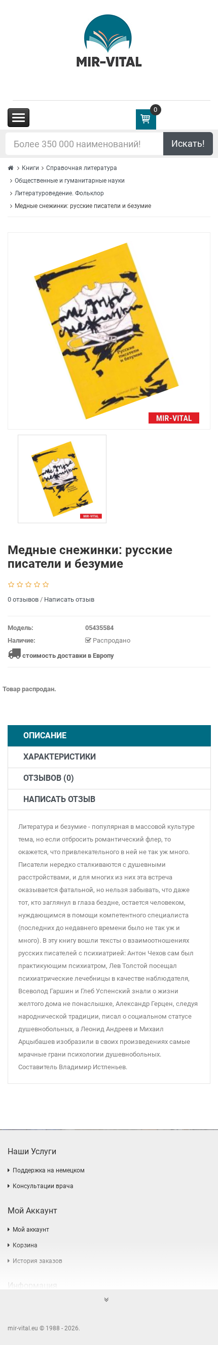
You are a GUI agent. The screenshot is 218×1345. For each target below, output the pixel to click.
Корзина (25, 1245)
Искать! (188, 143)
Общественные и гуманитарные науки (70, 180)
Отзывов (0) (48, 778)
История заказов (37, 1261)
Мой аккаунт (31, 1229)
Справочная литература (81, 168)
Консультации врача (43, 1186)
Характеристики (59, 757)
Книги (30, 168)
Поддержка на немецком (49, 1170)
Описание (44, 735)
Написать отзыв (69, 599)
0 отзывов (23, 599)
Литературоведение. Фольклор (59, 193)
